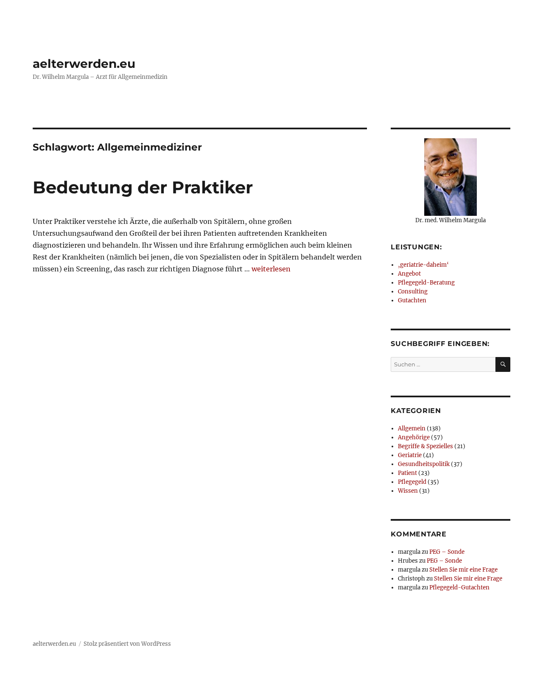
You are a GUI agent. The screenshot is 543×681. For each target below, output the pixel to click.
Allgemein (411, 428)
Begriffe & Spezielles (425, 446)
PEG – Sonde (447, 551)
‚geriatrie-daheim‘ (423, 264)
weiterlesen (271, 269)
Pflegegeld (412, 482)
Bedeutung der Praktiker (143, 187)
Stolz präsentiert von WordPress (127, 644)
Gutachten (412, 300)
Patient (407, 473)
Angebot (409, 273)
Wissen (408, 490)
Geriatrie (410, 455)
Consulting (413, 291)
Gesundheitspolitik (424, 464)
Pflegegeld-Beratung (426, 282)
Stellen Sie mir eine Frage (463, 569)
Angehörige (414, 437)
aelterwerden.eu (84, 63)
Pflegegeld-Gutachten (459, 587)
